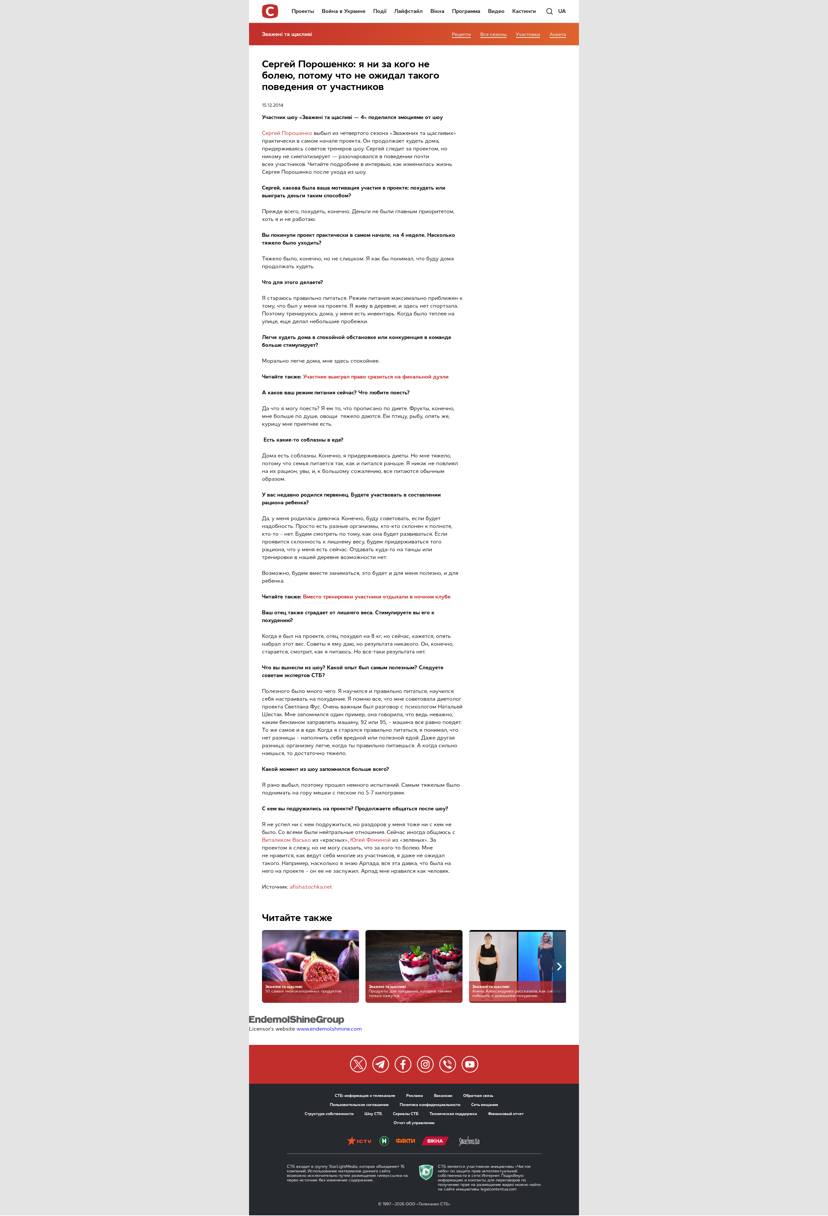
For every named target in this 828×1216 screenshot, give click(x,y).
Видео (496, 11)
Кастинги (524, 11)
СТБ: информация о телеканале (365, 1095)
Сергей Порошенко (287, 133)
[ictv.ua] (359, 1141)
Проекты (303, 11)
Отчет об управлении (414, 1123)
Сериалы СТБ (406, 1114)
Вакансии (443, 1095)
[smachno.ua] (469, 1141)
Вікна (437, 11)
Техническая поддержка (453, 1114)
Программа (466, 11)
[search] (549, 11)
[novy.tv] (384, 1141)
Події (380, 11)
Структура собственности (329, 1114)
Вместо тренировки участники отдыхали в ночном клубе (377, 597)
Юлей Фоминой (370, 840)
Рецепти (461, 34)
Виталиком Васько (286, 840)
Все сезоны (493, 34)
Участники (528, 34)
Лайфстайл (408, 11)
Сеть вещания (484, 1104)
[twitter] (358, 1064)
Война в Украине (343, 11)
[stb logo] (270, 11)
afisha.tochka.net (311, 887)
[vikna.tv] (435, 1141)
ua (562, 11)
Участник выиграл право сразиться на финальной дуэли (376, 377)
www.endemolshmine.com (329, 1029)
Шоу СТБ (373, 1114)
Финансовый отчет (506, 1114)
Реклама (414, 1095)
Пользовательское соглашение (359, 1104)
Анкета (558, 34)
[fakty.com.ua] (405, 1141)
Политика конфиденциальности (430, 1104)
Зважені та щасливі (287, 34)
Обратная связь (478, 1095)
